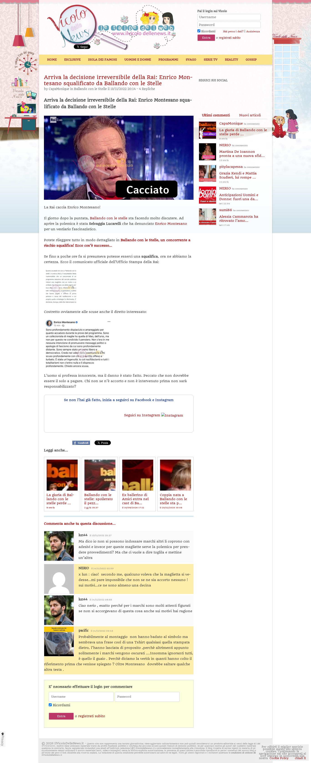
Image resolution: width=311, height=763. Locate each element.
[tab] (216, 115)
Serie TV (210, 59)
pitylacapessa (239, 174)
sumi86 (238, 217)
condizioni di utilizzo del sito (246, 752)
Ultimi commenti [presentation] (216, 115)
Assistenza (253, 31)
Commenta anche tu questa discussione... (80, 524)
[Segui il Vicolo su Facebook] (206, 92)
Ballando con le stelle (109, 218)
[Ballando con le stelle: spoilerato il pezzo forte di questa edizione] (99, 475)
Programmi (168, 59)
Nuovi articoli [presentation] (250, 115)
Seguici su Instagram (142, 415)
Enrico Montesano (171, 224)
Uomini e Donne (138, 59)
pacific (84, 630)
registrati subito (230, 37)
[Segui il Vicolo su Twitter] (221, 92)
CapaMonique (59, 89)
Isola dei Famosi (102, 59)
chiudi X (300, 758)
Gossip (251, 59)
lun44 (83, 535)
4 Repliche (147, 89)
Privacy (2, 740)
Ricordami (207, 31)
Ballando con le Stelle (90, 89)
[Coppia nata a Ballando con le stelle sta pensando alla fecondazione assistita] (175, 475)
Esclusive (72, 59)
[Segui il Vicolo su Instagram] (253, 92)
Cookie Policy (279, 758)
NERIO (84, 568)
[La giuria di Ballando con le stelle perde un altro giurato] (62, 475)
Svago (191, 59)
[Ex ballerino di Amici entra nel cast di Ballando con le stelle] (137, 475)
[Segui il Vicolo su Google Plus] (237, 92)
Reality (231, 59)
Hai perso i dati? (233, 31)
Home (52, 59)
